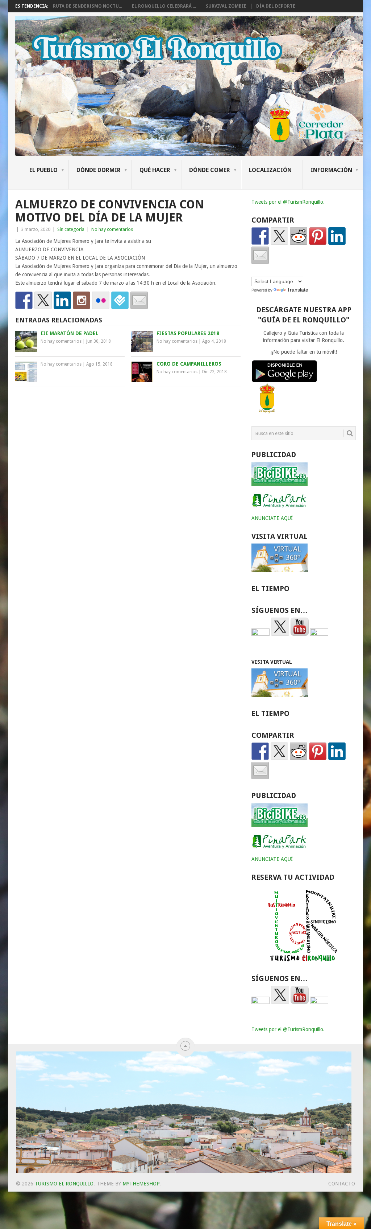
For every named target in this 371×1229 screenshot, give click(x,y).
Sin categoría (70, 229)
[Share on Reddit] (298, 236)
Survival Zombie (226, 6)
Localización (270, 170)
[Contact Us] (139, 300)
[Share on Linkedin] (337, 236)
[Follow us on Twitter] (43, 300)
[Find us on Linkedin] (62, 300)
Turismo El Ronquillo (64, 1184)
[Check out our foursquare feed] (120, 300)
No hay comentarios (112, 229)
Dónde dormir (98, 170)
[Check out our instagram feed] (81, 300)
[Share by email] (260, 255)
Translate (297, 290)
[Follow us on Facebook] (24, 300)
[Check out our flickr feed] (100, 300)
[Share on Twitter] (279, 236)
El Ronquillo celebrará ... (164, 6)
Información (331, 170)
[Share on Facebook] (260, 236)
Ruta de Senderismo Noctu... (87, 6)
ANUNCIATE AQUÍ (272, 518)
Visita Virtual (271, 662)
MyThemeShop (140, 1184)
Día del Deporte (275, 6)
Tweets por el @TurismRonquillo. (288, 202)
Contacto (341, 1184)
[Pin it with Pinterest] (317, 236)
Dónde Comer (209, 170)
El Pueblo (43, 170)
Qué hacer (154, 170)
